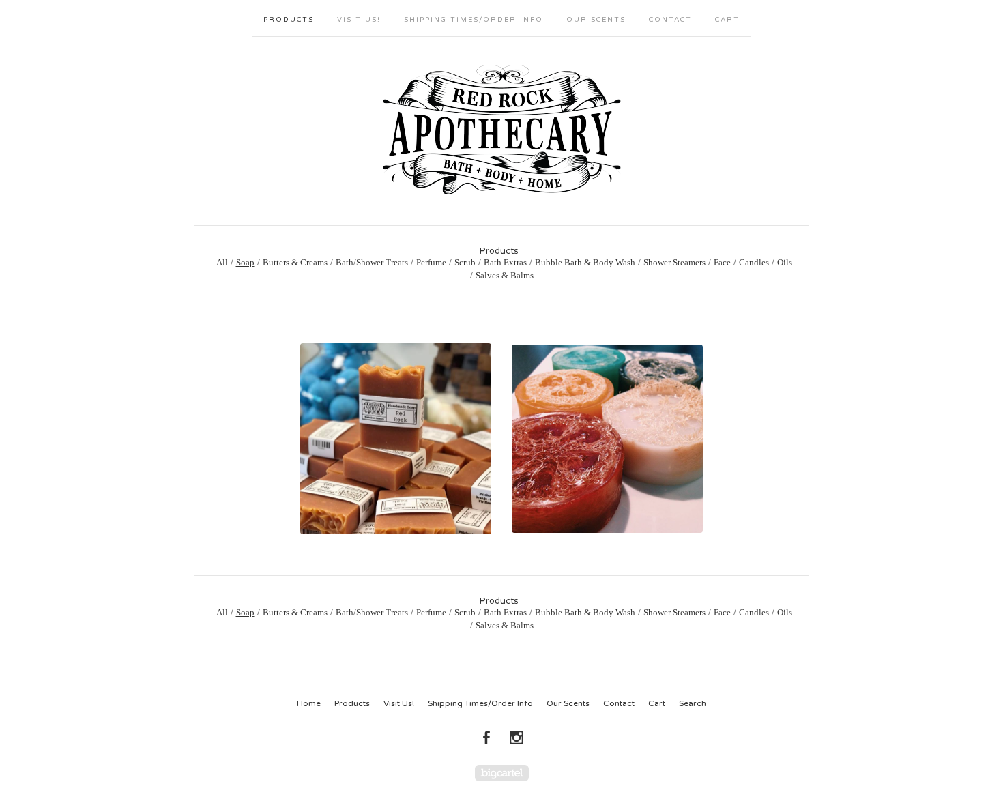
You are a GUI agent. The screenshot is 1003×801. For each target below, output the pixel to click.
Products (288, 20)
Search (692, 703)
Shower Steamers (674, 262)
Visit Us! (359, 20)
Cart (727, 20)
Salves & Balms (505, 275)
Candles (754, 262)
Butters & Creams (295, 262)
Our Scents (596, 20)
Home (309, 703)
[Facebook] (486, 737)
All (222, 262)
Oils (784, 262)
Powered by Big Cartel (502, 773)
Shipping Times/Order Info (473, 20)
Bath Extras (505, 262)
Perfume (431, 262)
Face (722, 262)
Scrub (465, 262)
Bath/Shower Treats (372, 262)
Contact (670, 20)
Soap (245, 262)
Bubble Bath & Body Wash (585, 262)
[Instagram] (516, 737)
